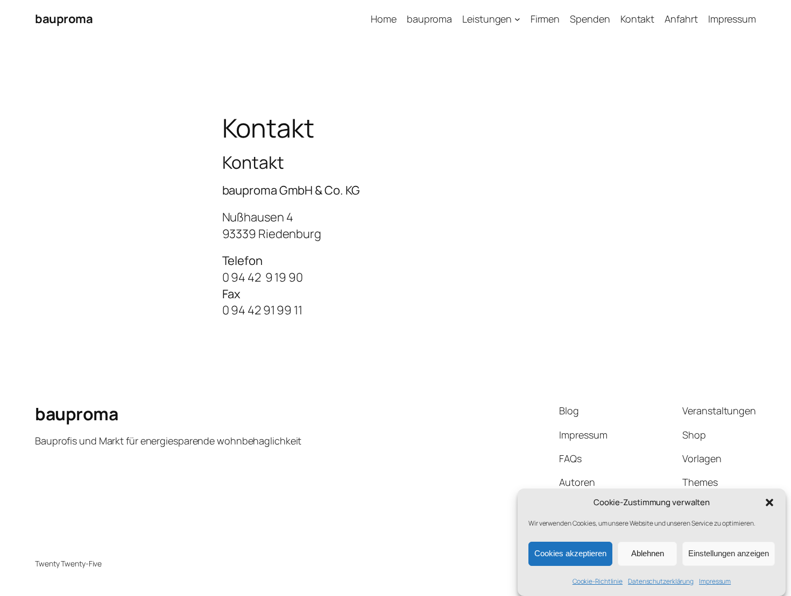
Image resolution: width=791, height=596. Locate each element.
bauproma (64, 19)
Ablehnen (647, 553)
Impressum (715, 581)
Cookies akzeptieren (570, 553)
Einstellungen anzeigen (728, 553)
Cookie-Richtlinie (598, 581)
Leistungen (487, 18)
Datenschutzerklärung (661, 581)
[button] (769, 502)
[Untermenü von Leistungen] (517, 19)
